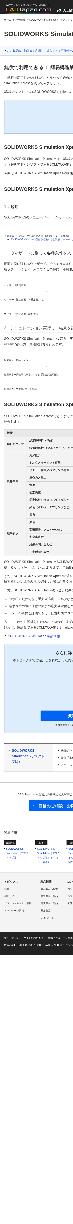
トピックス (11, 881)
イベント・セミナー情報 (17, 903)
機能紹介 (66, 750)
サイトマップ (11, 937)
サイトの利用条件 (33, 937)
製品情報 (46, 881)
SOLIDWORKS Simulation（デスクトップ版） (30, 756)
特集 (6, 889)
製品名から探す (49, 889)
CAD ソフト (47, 917)
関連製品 (45, 910)
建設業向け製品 (49, 903)
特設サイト (10, 896)
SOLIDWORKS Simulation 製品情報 (34, 636)
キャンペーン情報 (14, 910)
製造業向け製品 (49, 896)
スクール (66, 764)
